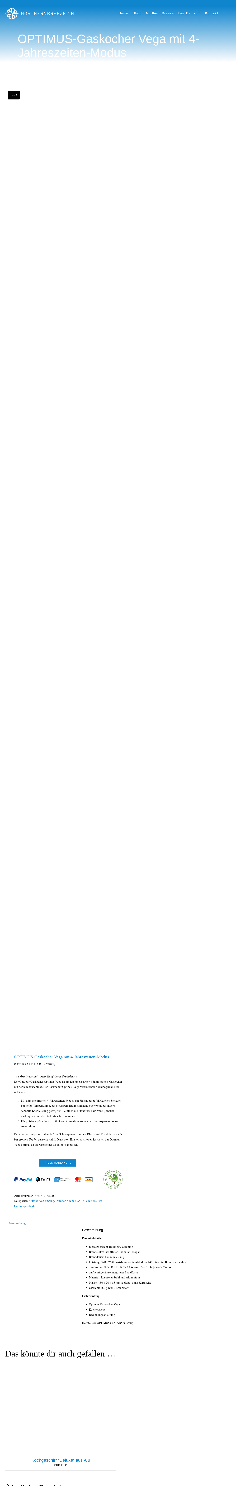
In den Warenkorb (57, 1162)
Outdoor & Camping (41, 1201)
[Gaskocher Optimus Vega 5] (59, 566)
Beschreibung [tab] (17, 1223)
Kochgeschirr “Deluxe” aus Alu (60, 1460)
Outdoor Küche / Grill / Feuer (73, 1201)
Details (63, 1412)
